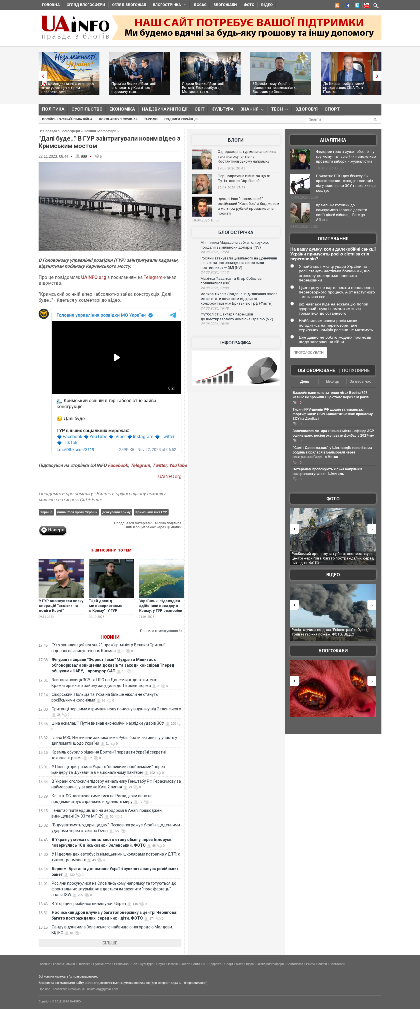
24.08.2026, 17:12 (215, 272)
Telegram (153, 277)
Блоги (235, 140)
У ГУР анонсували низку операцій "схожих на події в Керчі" (61, 606)
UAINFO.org (169, 476)
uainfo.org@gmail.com (102, 989)
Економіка (122, 109)
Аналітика (333, 140)
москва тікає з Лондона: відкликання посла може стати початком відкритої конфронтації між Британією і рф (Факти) (239, 298)
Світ (200, 109)
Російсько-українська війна (67, 119)
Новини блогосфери (100, 131)
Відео (267, 5)
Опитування (333, 238)
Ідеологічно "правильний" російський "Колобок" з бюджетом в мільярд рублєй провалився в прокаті (248, 206)
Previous (41, 76)
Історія (173, 964)
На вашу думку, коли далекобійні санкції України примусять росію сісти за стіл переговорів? (333, 254)
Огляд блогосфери (86, 5)
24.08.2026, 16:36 (215, 324)
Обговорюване (316, 370)
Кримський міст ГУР (151, 512)
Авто (196, 964)
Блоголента (295, 964)
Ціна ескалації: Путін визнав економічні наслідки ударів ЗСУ (108, 723)
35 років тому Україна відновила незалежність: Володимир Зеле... (275, 87)
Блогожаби (225, 5)
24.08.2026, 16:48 (215, 308)
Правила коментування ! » (161, 631)
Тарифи (150, 119)
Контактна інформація (69, 989)
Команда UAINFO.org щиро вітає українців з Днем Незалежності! (67, 88)
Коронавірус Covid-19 (118, 119)
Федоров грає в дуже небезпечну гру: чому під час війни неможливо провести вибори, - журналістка (346, 156)
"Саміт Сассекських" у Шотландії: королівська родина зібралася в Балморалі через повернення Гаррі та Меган (332, 452)
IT (204, 964)
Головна (51, 5)
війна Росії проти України (77, 512)
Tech (275, 110)
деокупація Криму (116, 512)
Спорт (332, 109)
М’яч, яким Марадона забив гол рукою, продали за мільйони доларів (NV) (235, 244)
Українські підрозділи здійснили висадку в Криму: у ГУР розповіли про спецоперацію (160, 608)
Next (378, 76)
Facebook (118, 465)
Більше (110, 943)
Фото (249, 5)
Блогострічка (165, 6)
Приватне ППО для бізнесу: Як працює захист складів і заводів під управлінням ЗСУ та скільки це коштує (345, 183)
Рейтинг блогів (316, 964)
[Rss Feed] (336, 6)
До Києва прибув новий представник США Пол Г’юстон (343, 87)
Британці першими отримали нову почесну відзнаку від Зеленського (116, 709)
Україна (46, 512)
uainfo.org (92, 982)
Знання (248, 110)
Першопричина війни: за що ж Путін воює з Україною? (244, 178)
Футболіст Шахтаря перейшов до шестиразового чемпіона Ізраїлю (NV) (237, 316)
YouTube (178, 465)
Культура (222, 109)
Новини (110, 637)
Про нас (44, 989)
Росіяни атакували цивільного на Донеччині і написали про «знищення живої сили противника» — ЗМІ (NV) (240, 263)
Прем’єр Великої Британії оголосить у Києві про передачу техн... (133, 87)
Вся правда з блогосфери (59, 131)
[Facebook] (346, 6)
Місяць (332, 381)
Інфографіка (235, 342)
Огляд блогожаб (129, 5)
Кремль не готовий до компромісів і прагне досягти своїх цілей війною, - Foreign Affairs (341, 212)
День (304, 381)
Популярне (356, 370)
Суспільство (87, 109)
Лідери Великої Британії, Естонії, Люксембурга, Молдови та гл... (203, 87)
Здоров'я (306, 109)
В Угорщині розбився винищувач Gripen (89, 903)
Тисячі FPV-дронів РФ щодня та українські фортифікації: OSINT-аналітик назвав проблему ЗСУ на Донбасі (333, 414)
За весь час (360, 381)
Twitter (159, 465)
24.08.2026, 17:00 (215, 288)
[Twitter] (356, 6)
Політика (53, 109)
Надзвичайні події (165, 109)
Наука (160, 964)
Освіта (185, 964)
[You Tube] (366, 6)
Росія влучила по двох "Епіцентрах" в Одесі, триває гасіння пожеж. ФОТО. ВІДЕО (330, 632)
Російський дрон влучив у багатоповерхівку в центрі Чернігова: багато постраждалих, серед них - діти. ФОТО (333, 558)
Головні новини (64, 964)
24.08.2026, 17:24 (215, 252)
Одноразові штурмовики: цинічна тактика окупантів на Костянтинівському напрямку (247, 156)
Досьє (200, 5)
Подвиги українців (180, 119)
